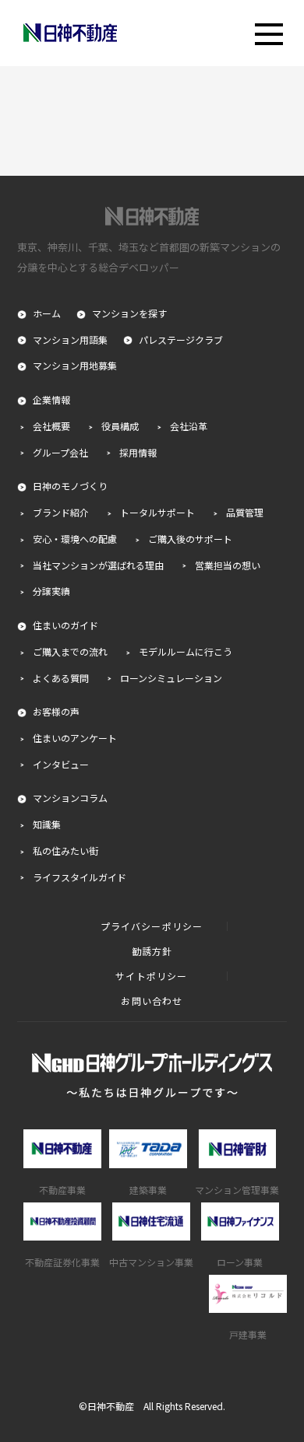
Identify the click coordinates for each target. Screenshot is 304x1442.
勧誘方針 (152, 951)
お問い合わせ (151, 1001)
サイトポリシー (151, 976)
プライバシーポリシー (152, 926)
